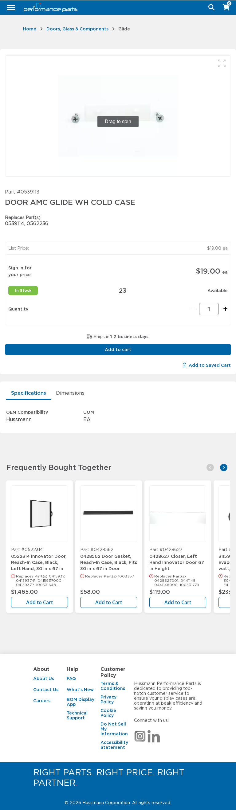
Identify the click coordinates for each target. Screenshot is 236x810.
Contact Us (45, 689)
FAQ (71, 678)
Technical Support (77, 715)
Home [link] (29, 28)
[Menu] (11, 7)
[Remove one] (192, 309)
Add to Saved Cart (210, 365)
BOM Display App (80, 702)
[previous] (210, 467)
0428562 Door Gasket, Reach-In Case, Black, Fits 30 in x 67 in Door (108, 559)
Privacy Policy (108, 699)
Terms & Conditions (112, 686)
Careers (41, 700)
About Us (43, 678)
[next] (223, 467)
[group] (118, 116)
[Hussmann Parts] (116, 7)
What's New (80, 689)
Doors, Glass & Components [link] (77, 28)
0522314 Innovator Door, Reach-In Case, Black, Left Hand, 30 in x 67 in (39, 559)
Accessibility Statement (114, 745)
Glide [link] (124, 28)
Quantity (18, 309)
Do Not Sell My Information (114, 729)
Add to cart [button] (118, 349)
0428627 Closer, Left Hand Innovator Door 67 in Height (176, 559)
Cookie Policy (108, 713)
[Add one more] (224, 309)
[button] (222, 63)
